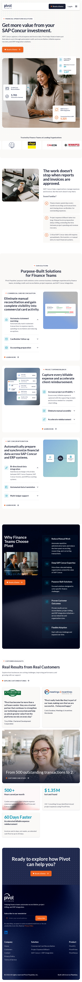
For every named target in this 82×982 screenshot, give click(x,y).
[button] (76, 6)
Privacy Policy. (29, 926)
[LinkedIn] (6, 932)
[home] (8, 6)
